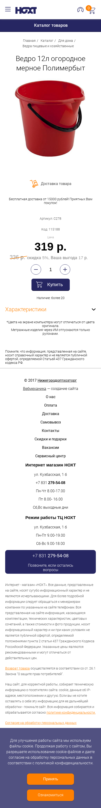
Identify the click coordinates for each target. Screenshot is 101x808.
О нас (50, 397)
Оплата (50, 405)
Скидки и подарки (50, 439)
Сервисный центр (50, 456)
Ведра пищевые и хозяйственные (48, 46)
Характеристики (25, 309)
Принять (50, 779)
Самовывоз (50, 422)
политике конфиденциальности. (71, 712)
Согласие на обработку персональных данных (41, 723)
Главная (29, 40)
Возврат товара (17, 668)
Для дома (65, 40)
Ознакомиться (50, 795)
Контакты (50, 430)
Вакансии (50, 447)
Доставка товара (56, 183)
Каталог (47, 40)
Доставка (50, 414)
